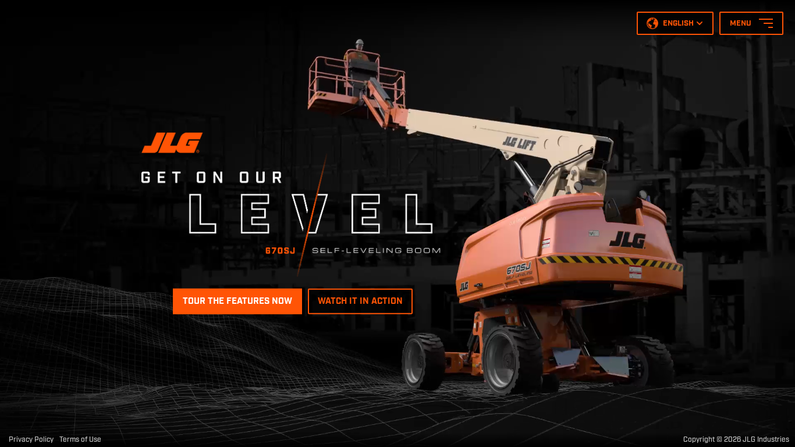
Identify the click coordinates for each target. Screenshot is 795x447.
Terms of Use (80, 439)
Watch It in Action (360, 301)
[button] (675, 23)
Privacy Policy (31, 439)
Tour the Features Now (237, 301)
